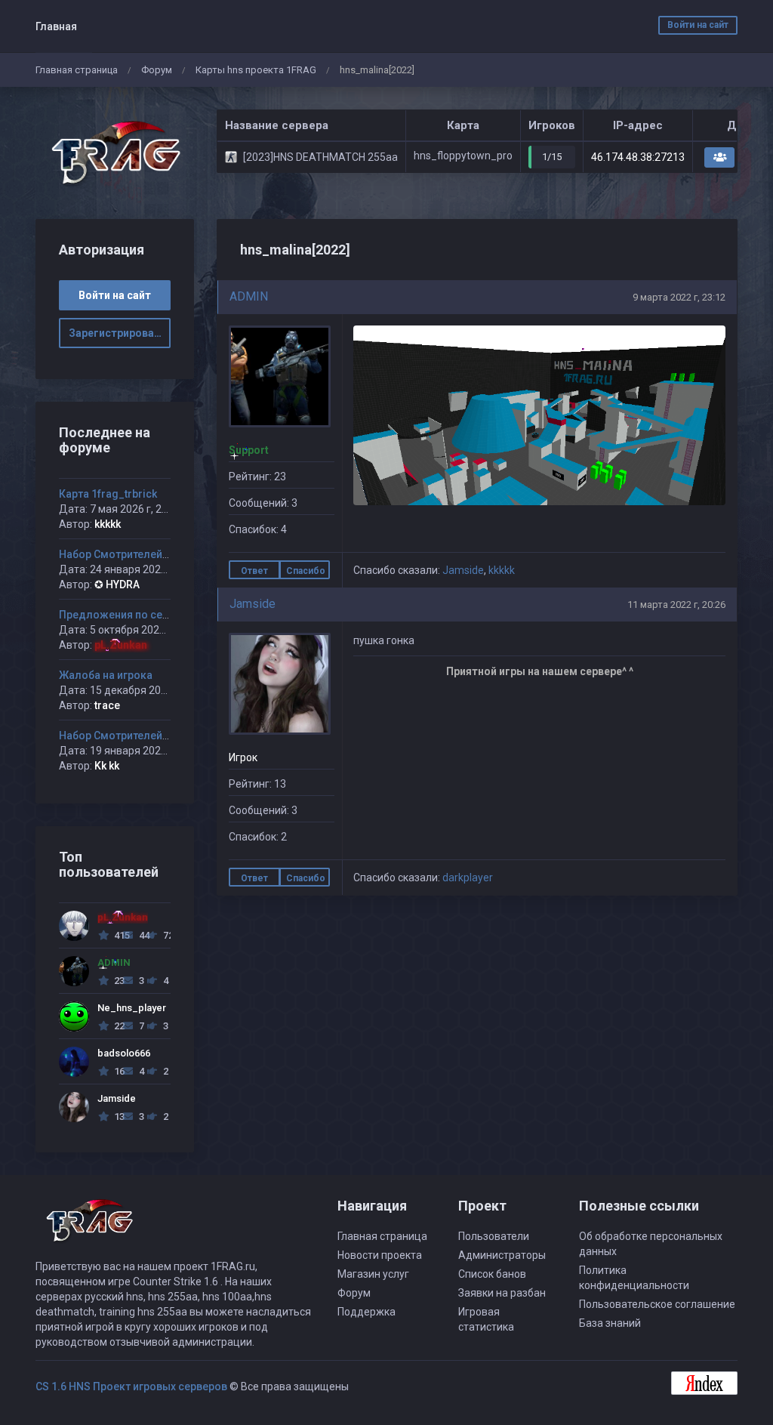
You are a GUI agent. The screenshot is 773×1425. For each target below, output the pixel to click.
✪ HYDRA (117, 584)
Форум (156, 70)
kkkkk (501, 570)
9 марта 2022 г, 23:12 (679, 297)
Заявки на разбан (502, 1293)
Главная (56, 26)
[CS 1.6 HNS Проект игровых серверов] (114, 152)
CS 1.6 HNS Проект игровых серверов (131, 1386)
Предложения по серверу (125, 615)
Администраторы (502, 1255)
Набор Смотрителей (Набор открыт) (152, 554)
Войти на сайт (697, 25)
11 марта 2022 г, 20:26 (676, 604)
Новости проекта (379, 1255)
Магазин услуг (373, 1274)
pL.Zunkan (120, 645)
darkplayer (467, 877)
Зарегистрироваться (120, 333)
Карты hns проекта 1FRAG (256, 70)
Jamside (463, 570)
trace (107, 705)
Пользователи (493, 1236)
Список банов (492, 1274)
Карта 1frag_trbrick (108, 494)
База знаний (610, 1323)
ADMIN (248, 296)
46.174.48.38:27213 (638, 157)
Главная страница (76, 70)
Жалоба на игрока (105, 675)
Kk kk (106, 766)
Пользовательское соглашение (657, 1304)
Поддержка (366, 1312)
